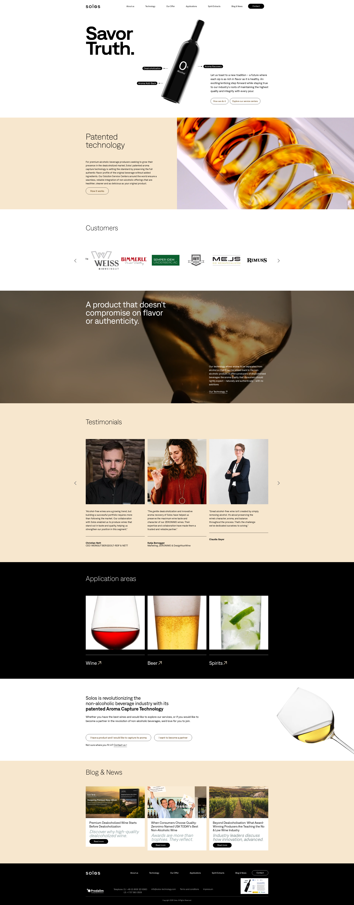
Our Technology (217, 391)
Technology (150, 6)
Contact (256, 6)
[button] (278, 260)
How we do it (219, 101)
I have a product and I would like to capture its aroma (118, 737)
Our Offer (170, 6)
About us (130, 6)
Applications (191, 6)
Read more (99, 841)
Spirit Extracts (214, 6)
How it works (97, 191)
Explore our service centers (245, 101)
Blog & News (237, 6)
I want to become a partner (173, 737)
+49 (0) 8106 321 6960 (137, 889)
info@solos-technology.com (163, 889)
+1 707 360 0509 (134, 892)
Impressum (208, 889)
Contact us (120, 745)
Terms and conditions (189, 889)
